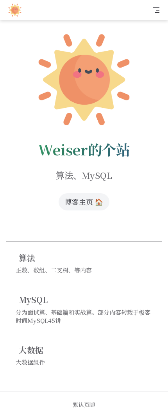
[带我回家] (17, 10)
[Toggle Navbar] (156, 10)
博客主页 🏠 (84, 202)
